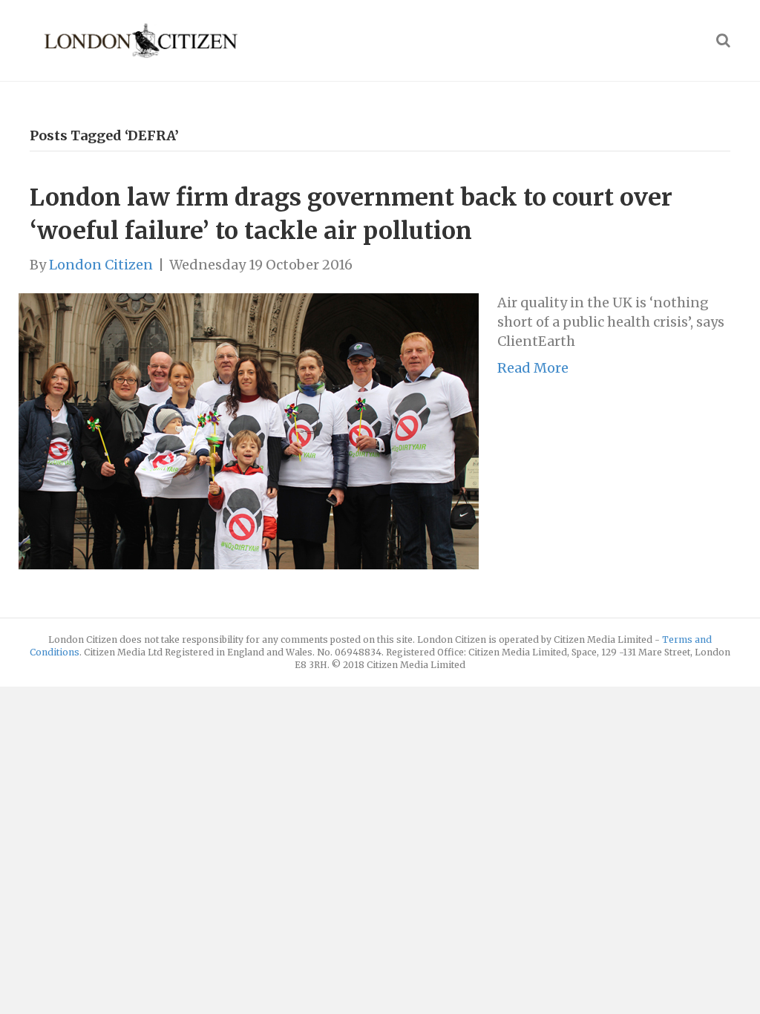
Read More (533, 367)
